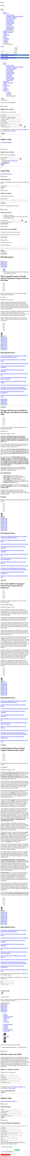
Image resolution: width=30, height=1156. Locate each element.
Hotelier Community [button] (8, 32)
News (4, 13)
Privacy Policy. (12, 130)
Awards (5, 37)
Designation (3, 120)
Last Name (3, 116)
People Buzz (9, 24)
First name (3, 114)
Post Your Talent (4, 56)
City (2, 1137)
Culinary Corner (10, 27)
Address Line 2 (4, 1136)
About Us (5, 40)
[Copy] (4, 289)
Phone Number (4, 1133)
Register (3, 133)
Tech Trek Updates (10, 19)
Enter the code (4, 198)
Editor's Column (10, 15)
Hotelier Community (8, 1016)
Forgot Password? (13, 160)
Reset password (4, 223)
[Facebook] (4, 288)
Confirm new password (6, 222)
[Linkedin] (4, 285)
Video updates (9, 29)
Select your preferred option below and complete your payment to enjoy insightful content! (13, 1143)
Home (4, 12)
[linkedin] (6, 1036)
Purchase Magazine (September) (8, 55)
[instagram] (4, 1035)
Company (3, 1076)
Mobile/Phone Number (6, 1115)
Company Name (4, 119)
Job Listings (6, 38)
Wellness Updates (10, 23)
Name (2, 1075)
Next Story (3, 407)
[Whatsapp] (4, 283)
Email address (4, 157)
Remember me (6, 162)
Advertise (5, 42)
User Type (3, 117)
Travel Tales (9, 25)
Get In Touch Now (5, 1003)
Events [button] (5, 36)
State (2, 1139)
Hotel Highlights (10, 28)
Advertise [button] (5, 1025)
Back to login (4, 237)
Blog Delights (9, 20)
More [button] (4, 90)
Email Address (4, 122)
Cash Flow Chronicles (11, 17)
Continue (3, 203)
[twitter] (4, 1042)
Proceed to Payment (5, 1154)
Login (2, 9)
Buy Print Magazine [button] (8, 1024)
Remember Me (5, 160)
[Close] (1, 8)
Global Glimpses (10, 21)
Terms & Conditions (22, 129)
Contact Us (6, 41)
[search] (16, 49)
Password (3, 125)
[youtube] (4, 1039)
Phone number (4, 123)
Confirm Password (5, 126)
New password (4, 220)
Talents (5, 33)
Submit (2, 187)
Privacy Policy (6, 1031)
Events (5, 1019)
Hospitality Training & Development (14, 16)
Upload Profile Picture (10, 1090)
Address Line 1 (4, 1134)
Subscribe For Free (5, 990)
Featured (5, 30)
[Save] (4, 291)
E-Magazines (6, 34)
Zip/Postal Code (5, 1141)
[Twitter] (4, 286)
